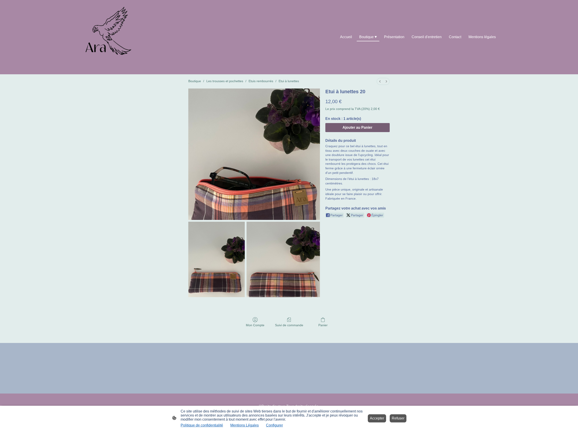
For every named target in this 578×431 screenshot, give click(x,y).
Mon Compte (255, 325)
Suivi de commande (289, 325)
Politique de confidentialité (202, 425)
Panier (323, 325)
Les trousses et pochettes (224, 81)
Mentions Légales (244, 425)
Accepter (377, 418)
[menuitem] (380, 81)
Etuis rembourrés (261, 81)
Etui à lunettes (289, 81)
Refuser (398, 418)
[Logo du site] (111, 37)
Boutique (194, 81)
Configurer (274, 425)
